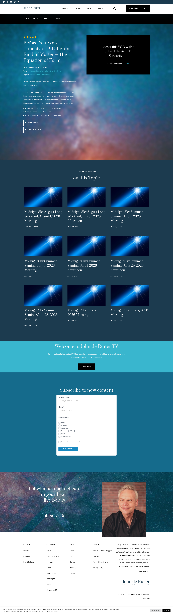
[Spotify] (14, 2)
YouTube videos (52, 556)
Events (65, 8)
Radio (48, 567)
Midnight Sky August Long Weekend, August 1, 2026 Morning (43, 216)
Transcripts (50, 578)
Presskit (72, 573)
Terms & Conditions (100, 562)
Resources (77, 8)
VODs (26, 18)
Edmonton (40, 71)
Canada (32, 71)
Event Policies (28, 562)
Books (48, 584)
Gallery (72, 562)
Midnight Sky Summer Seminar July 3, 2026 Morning (40, 265)
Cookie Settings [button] (156, 611)
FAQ (71, 556)
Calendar (26, 556)
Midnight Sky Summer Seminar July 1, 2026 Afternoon (83, 265)
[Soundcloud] (18, 2)
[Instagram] (7, 2)
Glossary (73, 567)
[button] (114, 8)
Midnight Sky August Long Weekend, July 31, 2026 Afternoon (86, 216)
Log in (126, 63)
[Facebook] (4, 2)
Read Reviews (34, 123)
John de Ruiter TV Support (103, 550)
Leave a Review (34, 130)
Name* (61, 407)
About (90, 8)
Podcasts (49, 562)
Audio (36, 18)
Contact (96, 556)
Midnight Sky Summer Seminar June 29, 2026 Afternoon (127, 265)
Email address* (64, 398)
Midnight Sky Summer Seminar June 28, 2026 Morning (41, 314)
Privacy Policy (98, 567)
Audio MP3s (50, 573)
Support (101, 8)
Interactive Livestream (53, 71)
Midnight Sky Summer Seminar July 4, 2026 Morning (127, 216)
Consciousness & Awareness (39, 74)
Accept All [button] (166, 611)
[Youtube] (11, 2)
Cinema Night (51, 590)
